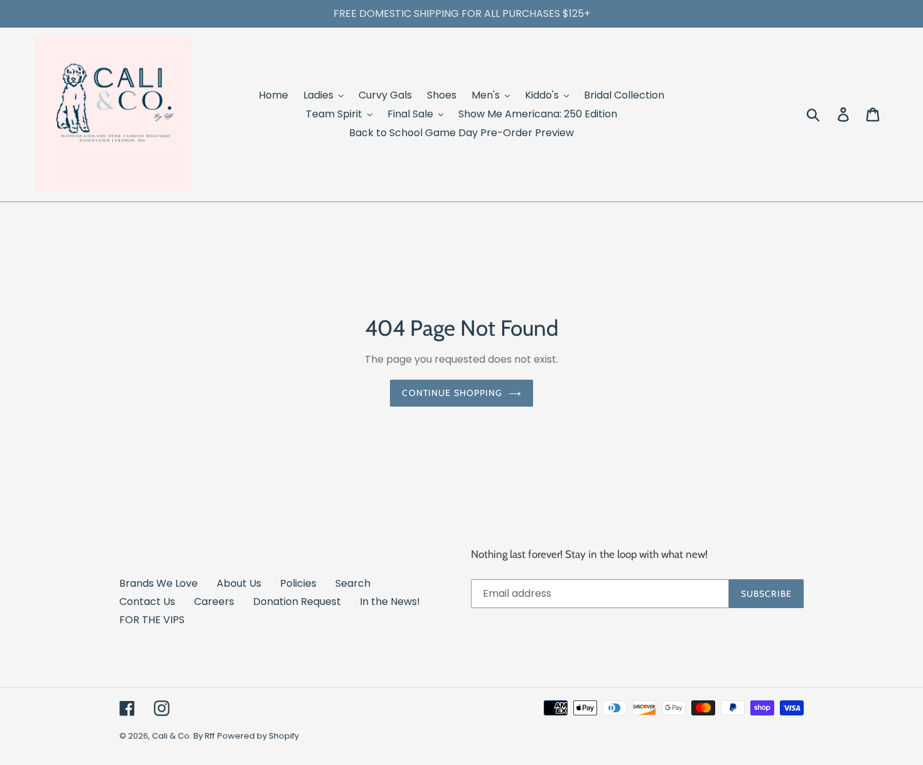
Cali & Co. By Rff (183, 736)
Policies (298, 583)
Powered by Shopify (258, 736)
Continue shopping (452, 393)
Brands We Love (158, 583)
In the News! (390, 601)
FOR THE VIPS (152, 620)
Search (352, 583)
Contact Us (147, 601)
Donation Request (297, 601)
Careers (214, 601)
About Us (239, 583)
